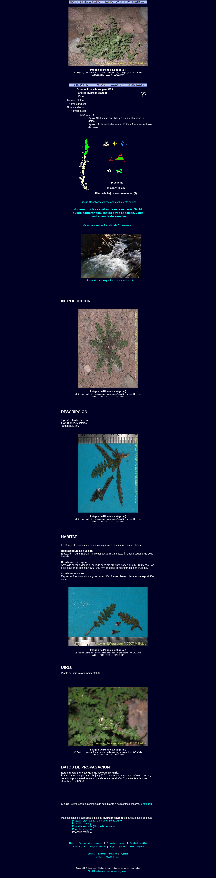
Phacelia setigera (82, 829)
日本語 (109, 857)
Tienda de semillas (138, 843)
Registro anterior (97, 846)
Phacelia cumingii (82, 823)
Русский (124, 854)
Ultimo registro (137, 846)
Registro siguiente (118, 846)
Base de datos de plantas (90, 843)
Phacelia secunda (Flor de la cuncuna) (93, 826)
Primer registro (79, 846)
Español (102, 854)
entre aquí (146, 804)
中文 (118, 857)
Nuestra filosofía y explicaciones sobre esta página (108, 202)
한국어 (99, 857)
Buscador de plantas (116, 843)
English (91, 854)
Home (72, 843)
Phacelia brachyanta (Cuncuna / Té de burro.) (97, 820)
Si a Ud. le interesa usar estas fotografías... (108, 871)
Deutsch (113, 854)
